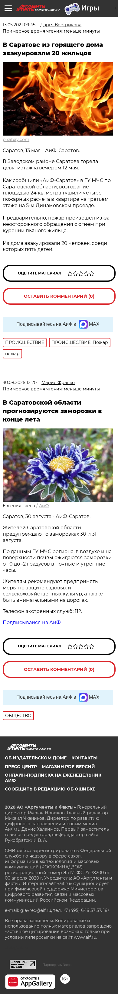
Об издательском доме (36, 758)
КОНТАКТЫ (84, 758)
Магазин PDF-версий (68, 766)
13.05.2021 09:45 (19, 24)
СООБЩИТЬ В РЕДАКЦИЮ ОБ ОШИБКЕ (50, 789)
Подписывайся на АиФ (32, 622)
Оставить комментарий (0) (59, 296)
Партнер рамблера (57, 965)
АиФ (44, 505)
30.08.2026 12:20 (20, 382)
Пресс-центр (21, 766)
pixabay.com (16, 139)
